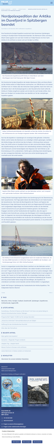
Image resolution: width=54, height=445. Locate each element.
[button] (51, 3)
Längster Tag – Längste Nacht (10, 343)
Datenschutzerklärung (7, 436)
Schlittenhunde (5, 303)
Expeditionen (29, 28)
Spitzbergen (35, 301)
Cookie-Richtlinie (16, 436)
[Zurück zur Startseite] (6, 3)
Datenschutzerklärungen (8, 368)
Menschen (4, 301)
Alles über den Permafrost (9, 328)
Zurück (3, 292)
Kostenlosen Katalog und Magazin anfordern (13, 374)
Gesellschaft (27, 301)
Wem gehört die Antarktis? (9, 336)
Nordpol (14, 301)
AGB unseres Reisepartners (8, 370)
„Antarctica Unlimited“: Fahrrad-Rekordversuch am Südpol (18, 320)
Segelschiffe (14, 303)
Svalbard (20, 301)
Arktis (10, 301)
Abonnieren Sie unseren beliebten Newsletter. (15, 359)
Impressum (4, 366)
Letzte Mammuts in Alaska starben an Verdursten (16, 351)
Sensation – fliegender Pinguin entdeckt (13, 340)
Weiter (50, 292)
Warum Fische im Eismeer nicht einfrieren (13, 347)
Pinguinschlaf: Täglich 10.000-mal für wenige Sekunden (17, 317)
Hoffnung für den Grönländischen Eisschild (14, 324)
